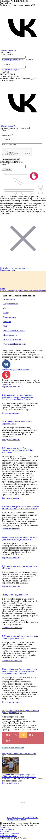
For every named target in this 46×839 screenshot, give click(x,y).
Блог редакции (7, 829)
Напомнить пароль (10, 69)
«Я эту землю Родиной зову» (15, 595)
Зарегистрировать (10, 59)
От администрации (11, 413)
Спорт (6, 308)
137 (8, 741)
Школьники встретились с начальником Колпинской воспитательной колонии (20, 507)
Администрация (10, 304)
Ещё (5, 326)
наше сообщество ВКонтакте (15, 369)
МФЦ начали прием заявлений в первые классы (17, 422)
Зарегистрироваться (15, 268)
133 (8, 735)
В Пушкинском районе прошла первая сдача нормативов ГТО (20, 637)
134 (15, 735)
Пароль (6, 64)
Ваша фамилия (9, 144)
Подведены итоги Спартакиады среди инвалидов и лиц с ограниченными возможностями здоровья (19, 671)
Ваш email (7, 54)
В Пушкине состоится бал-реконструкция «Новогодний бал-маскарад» (18, 450)
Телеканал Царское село (14, 344)
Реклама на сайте (8, 270)
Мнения (7, 321)
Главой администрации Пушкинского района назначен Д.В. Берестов (19, 538)
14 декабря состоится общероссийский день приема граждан (20, 711)
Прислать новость (8, 835)
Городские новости (11, 386)
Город (6, 312)
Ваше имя (7, 135)
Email (5, 130)
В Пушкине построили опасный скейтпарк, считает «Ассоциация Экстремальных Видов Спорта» (17, 397)
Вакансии (4, 831)
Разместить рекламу (9, 833)
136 (31, 735)
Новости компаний (12, 339)
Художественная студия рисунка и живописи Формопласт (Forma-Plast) (19, 775)
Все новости (9, 299)
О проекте (4, 827)
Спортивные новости (12, 627)
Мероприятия (9, 317)
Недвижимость (10, 335)
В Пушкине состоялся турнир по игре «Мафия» (19, 567)
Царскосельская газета (14, 330)
